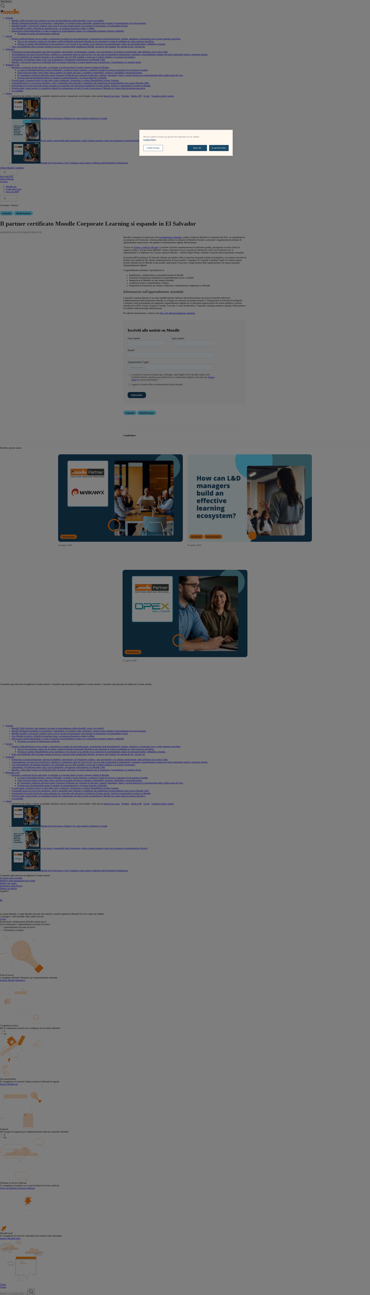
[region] (186, 143)
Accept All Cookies (219, 148)
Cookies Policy (149, 140)
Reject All (197, 148)
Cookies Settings (153, 148)
